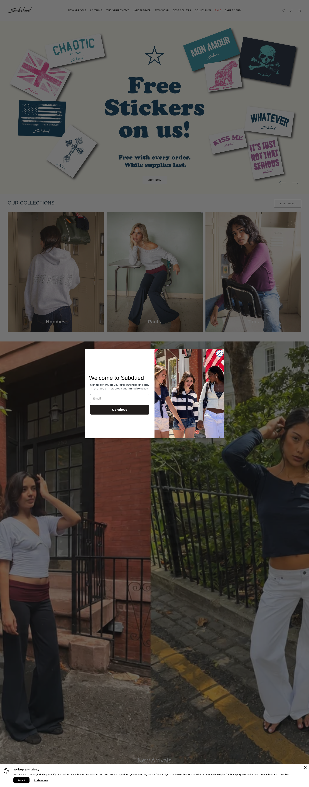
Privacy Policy (281, 774)
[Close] (305, 767)
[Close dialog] (220, 353)
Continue (119, 409)
